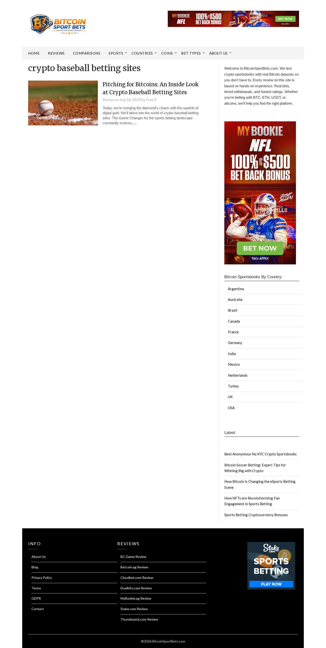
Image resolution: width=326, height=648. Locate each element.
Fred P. (151, 100)
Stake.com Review (134, 609)
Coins (167, 53)
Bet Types (191, 53)
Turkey (233, 386)
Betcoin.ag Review (134, 567)
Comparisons (86, 53)
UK (230, 397)
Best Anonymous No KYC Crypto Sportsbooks (260, 454)
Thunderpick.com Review (139, 619)
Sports (116, 53)
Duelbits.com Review (136, 588)
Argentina (236, 289)
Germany (235, 342)
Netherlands (237, 375)
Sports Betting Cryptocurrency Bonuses (256, 515)
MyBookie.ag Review (136, 598)
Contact (38, 609)
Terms (36, 588)
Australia (235, 299)
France (233, 332)
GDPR (36, 598)
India (232, 353)
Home (34, 53)
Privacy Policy (42, 578)
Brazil (232, 310)
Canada (234, 321)
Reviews (56, 53)
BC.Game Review (133, 557)
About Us (218, 53)
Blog (35, 567)
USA (231, 408)
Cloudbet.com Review (137, 578)
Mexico (234, 364)
